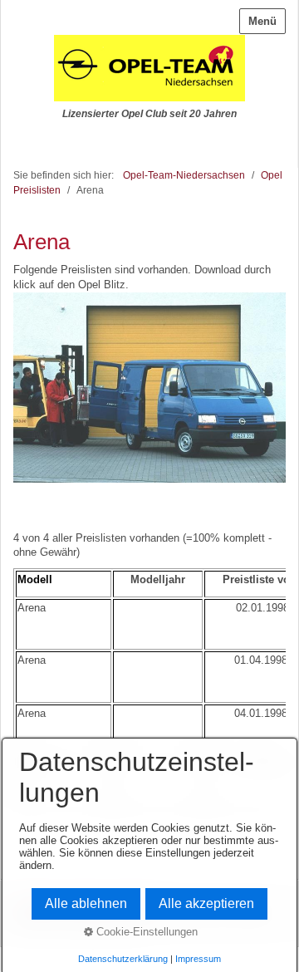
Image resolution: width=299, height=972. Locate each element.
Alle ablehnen (86, 903)
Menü (262, 21)
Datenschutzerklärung (123, 959)
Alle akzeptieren (206, 903)
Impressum (198, 959)
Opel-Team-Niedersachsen (184, 174)
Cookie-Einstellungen (145, 931)
